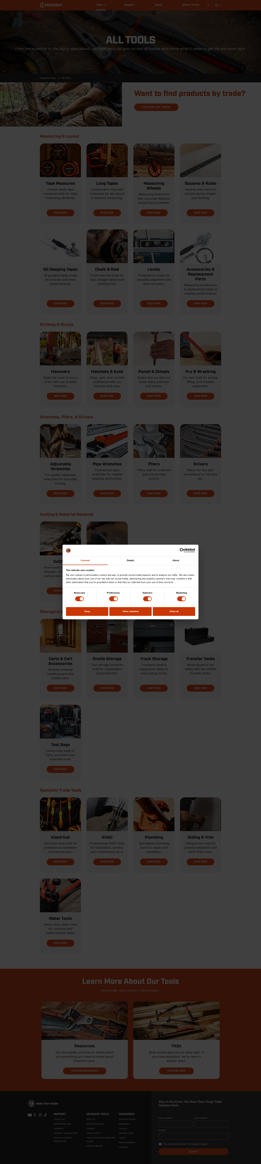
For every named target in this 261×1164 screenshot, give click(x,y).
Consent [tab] (85, 560)
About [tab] (175, 560)
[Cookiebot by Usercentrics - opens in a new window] (182, 550)
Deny (87, 611)
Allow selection (130, 611)
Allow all (174, 611)
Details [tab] (130, 560)
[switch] (113, 598)
